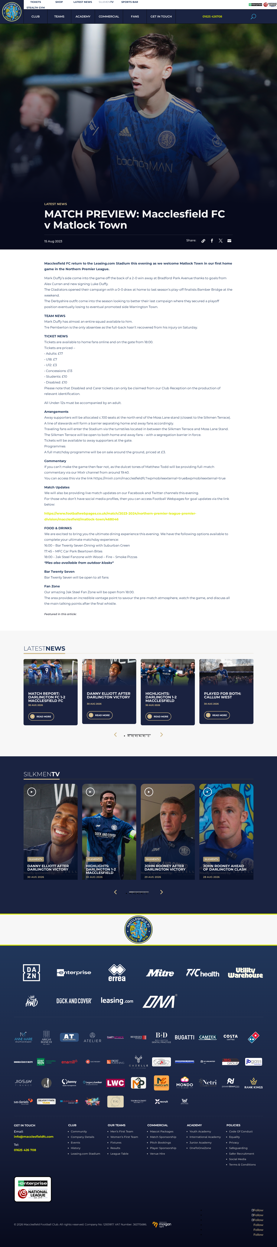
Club (35, 16)
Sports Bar (129, 2)
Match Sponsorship (163, 1137)
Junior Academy (201, 1142)
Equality (234, 1137)
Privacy (234, 1142)
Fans (135, 16)
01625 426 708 (25, 1150)
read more (44, 716)
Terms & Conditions (242, 1164)
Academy (83, 16)
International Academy (205, 1137)
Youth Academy (200, 1131)
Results (115, 1148)
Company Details (82, 1137)
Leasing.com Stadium (85, 1153)
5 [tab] (146, 892)
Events (75, 1142)
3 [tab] (139, 892)
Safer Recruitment (241, 1153)
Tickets (35, 2)
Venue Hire (157, 1153)
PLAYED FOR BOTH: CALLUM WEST (222, 695)
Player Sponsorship (163, 1148)
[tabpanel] (51, 692)
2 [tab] (135, 892)
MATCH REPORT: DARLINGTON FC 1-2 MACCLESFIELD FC (46, 697)
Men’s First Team (121, 1131)
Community (79, 1131)
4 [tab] (143, 892)
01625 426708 (212, 16)
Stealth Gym (36, 7)
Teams (59, 16)
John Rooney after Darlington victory (165, 867)
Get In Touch (161, 16)
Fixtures (115, 1142)
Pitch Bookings (160, 1142)
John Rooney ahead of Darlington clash (224, 867)
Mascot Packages (161, 1131)
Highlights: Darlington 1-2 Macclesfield (161, 697)
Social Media (237, 1159)
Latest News (82, 2)
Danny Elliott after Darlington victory (108, 695)
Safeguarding (238, 1148)
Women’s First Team (124, 1137)
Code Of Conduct (241, 1131)
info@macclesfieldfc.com (34, 1136)
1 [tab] (131, 892)
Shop (59, 2)
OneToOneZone (200, 1148)
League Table (119, 1153)
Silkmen (106, 2)
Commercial (109, 16)
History (75, 1148)
